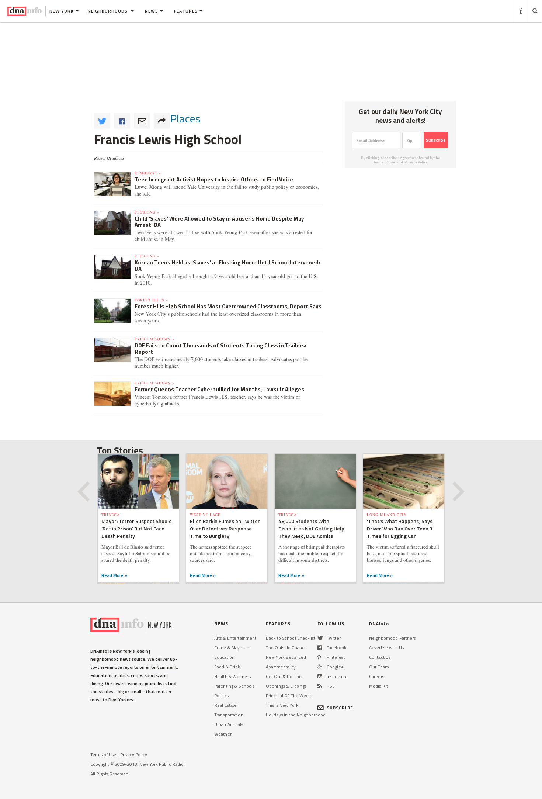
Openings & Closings (286, 685)
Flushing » (147, 212)
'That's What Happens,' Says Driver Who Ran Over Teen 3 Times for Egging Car (399, 528)
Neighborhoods (108, 10)
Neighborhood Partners (392, 637)
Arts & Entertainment (235, 637)
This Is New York (282, 705)
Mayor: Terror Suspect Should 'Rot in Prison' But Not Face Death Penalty (136, 528)
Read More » (114, 575)
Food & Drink (227, 666)
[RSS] (319, 685)
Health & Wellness (232, 676)
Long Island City (387, 514)
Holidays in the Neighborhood (296, 714)
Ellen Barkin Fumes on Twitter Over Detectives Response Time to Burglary (225, 528)
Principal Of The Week (288, 695)
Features (186, 10)
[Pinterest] (319, 657)
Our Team (379, 666)
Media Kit (378, 685)
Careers (376, 676)
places (185, 118)
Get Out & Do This (284, 676)
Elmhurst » (148, 173)
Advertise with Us (386, 647)
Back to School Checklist (290, 637)
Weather (223, 733)
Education (224, 657)
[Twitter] (320, 637)
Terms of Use (384, 162)
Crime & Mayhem (231, 647)
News (151, 10)
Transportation (228, 714)
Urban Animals (228, 724)
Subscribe (436, 139)
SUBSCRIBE (340, 707)
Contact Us (379, 657)
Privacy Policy (416, 162)
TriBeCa (110, 514)
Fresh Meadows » (154, 339)
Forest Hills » (151, 299)
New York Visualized (286, 657)
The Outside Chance (286, 647)
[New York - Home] (24, 11)
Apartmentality (281, 666)
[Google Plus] (319, 666)
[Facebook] (319, 647)
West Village (205, 514)
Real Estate (225, 705)
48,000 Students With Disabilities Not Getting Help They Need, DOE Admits (311, 528)
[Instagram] (319, 676)
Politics (221, 695)
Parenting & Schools (234, 685)
